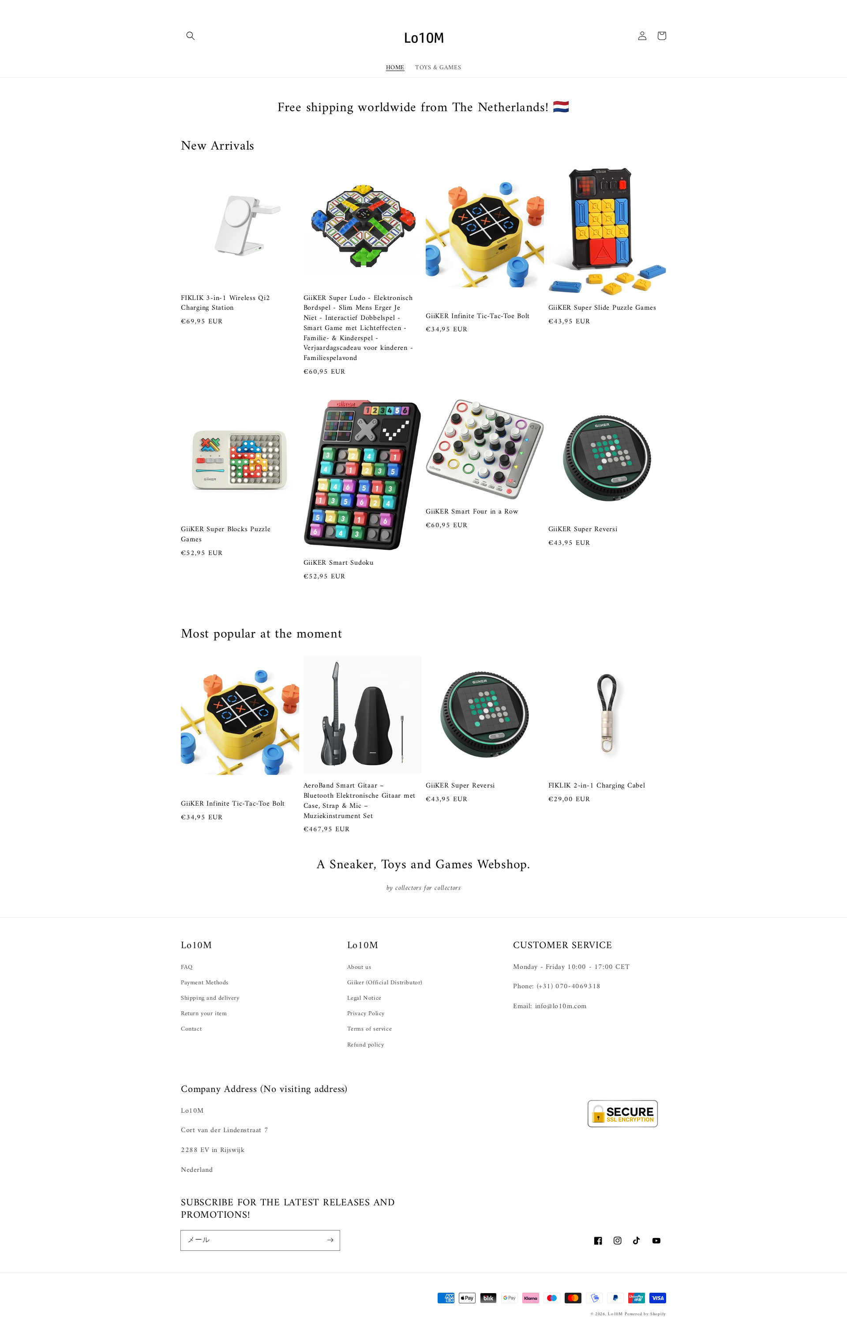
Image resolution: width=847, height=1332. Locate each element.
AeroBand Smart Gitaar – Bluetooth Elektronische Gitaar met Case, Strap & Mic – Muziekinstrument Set (360, 801)
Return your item (204, 1013)
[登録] (330, 1240)
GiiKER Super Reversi (583, 530)
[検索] (190, 35)
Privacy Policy (366, 1013)
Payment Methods (205, 982)
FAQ (187, 967)
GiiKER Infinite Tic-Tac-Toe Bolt (478, 316)
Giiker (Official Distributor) (385, 982)
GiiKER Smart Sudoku (339, 563)
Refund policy (365, 1045)
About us (359, 967)
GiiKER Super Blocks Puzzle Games (226, 535)
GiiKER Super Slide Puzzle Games (602, 308)
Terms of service (369, 1029)
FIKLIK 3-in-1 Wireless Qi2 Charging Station (225, 303)
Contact (191, 1029)
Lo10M (615, 1314)
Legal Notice (364, 998)
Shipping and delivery (210, 998)
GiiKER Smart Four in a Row (472, 512)
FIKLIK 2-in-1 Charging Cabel (596, 786)
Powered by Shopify (645, 1314)
